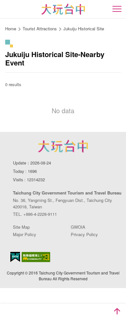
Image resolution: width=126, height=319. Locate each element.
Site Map (21, 227)
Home (10, 28)
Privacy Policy (84, 234)
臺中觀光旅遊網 (63, 9)
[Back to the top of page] (117, 311)
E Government (15, 257)
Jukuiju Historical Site (83, 28)
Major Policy (24, 234)
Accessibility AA (36, 257)
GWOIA (78, 227)
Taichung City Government (63, 146)
